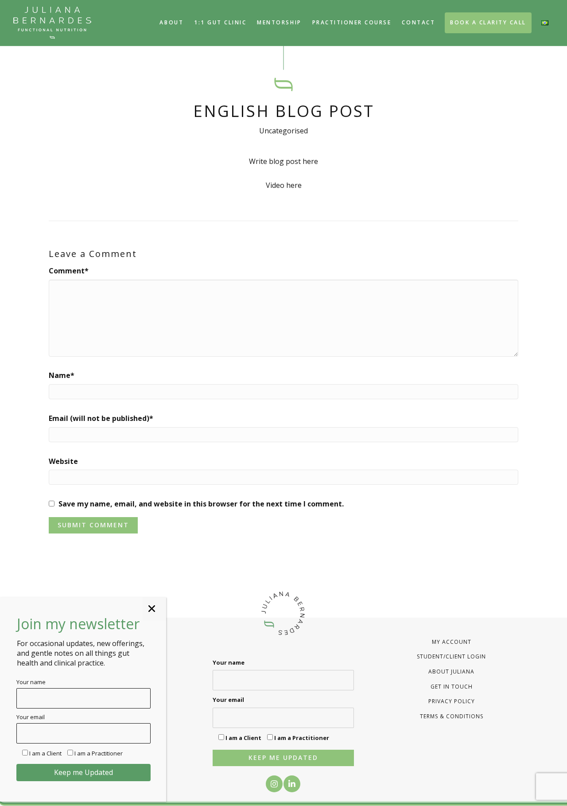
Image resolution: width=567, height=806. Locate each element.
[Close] (154, 608)
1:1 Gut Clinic (220, 22)
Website (63, 461)
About (171, 22)
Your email (228, 700)
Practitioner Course (352, 22)
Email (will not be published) (101, 418)
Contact (418, 22)
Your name (229, 662)
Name (61, 375)
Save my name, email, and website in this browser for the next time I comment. (201, 504)
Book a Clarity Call (488, 22)
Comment (69, 271)
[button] (274, 783)
